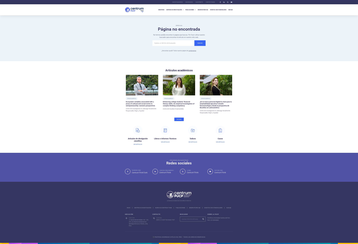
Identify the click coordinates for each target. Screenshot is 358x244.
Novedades (189, 2)
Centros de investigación (174, 9)
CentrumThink (165, 172)
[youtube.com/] (210, 171)
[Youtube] (231, 2)
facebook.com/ (136, 170)
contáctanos (192, 51)
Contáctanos (210, 2)
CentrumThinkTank (139, 172)
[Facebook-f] (220, 2)
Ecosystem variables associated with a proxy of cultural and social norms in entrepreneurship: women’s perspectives (140, 104)
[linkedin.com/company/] (155, 171)
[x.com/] (182, 171)
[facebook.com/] (127, 171)
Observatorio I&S (203, 9)
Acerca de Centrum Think (163, 207)
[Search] (203, 219)
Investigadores (177, 2)
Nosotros (161, 9)
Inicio (128, 207)
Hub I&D (230, 9)
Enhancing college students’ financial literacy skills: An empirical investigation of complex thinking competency (178, 104)
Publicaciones (189, 9)
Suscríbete (199, 2)
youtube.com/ (218, 170)
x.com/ (189, 170)
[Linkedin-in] (224, 2)
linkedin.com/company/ (166, 170)
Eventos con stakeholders (218, 9)
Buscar (200, 43)
